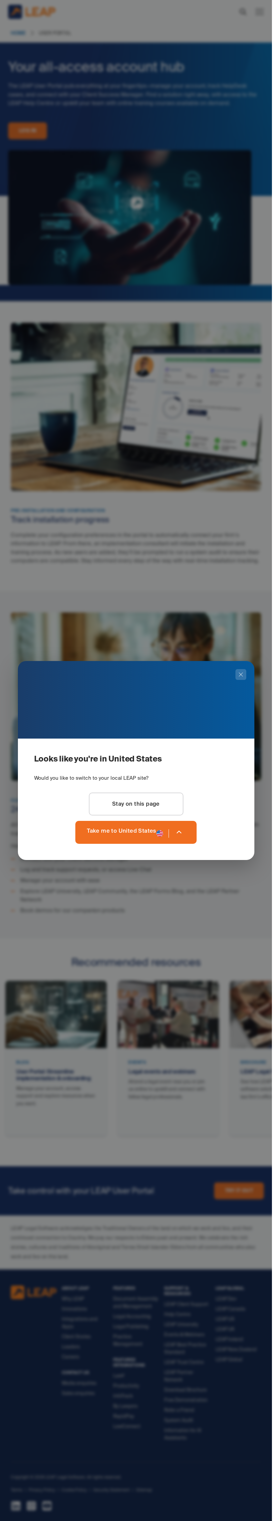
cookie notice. (99, 1493)
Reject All (241, 1507)
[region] (136, 1492)
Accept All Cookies (191, 1507)
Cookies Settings (24, 1506)
